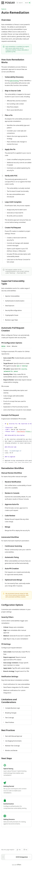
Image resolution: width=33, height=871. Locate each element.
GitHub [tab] (3, 346)
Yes (20, 849)
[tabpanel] (16, 380)
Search (21, 3)
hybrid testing (14, 81)
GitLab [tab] (8, 346)
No (26, 849)
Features (3, 9)
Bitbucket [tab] (14, 346)
